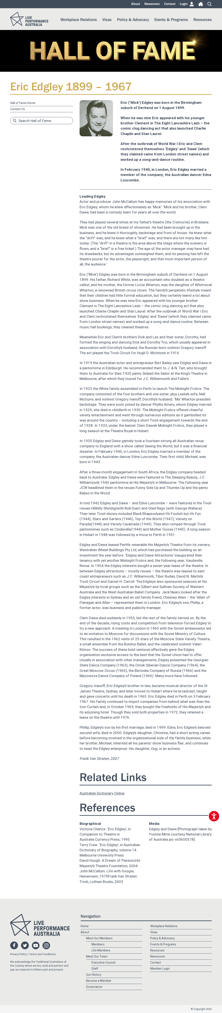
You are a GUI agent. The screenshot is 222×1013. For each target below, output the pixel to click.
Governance (94, 987)
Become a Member (98, 981)
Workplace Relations (78, 20)
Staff (94, 968)
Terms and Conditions (42, 954)
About (135, 4)
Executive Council (103, 962)
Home (200, 4)
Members (97, 944)
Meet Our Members (99, 938)
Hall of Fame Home (22, 103)
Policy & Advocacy (133, 20)
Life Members (100, 950)
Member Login (160, 968)
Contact (169, 4)
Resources (202, 20)
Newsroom (152, 4)
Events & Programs (171, 20)
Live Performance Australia (29, 19)
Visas (107, 20)
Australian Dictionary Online (102, 793)
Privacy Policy (18, 954)
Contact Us (17, 109)
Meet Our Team (96, 956)
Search (209, 4)
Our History (93, 974)
